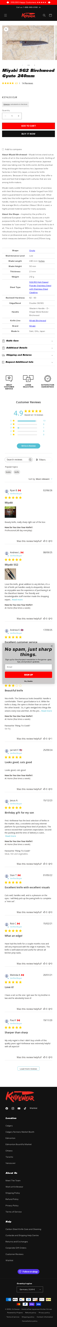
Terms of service (13, 1317)
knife (17, 472)
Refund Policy (12, 1199)
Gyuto (32, 250)
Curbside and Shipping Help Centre (22, 1235)
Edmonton (10, 1138)
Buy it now (28, 134)
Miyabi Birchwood (37, 320)
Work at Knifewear (14, 1187)
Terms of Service (14, 1212)
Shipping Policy (13, 1193)
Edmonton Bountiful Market (19, 1144)
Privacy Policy (12, 1205)
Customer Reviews (15, 1254)
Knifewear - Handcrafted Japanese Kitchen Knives (32, 1309)
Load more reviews (28, 1069)
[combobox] (40, 479)
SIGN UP (28, 674)
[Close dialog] (52, 646)
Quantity (6, 110)
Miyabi (32, 326)
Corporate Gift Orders (16, 1248)
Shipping (6, 104)
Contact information (45, 1317)
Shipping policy (28, 1317)
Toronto (9, 1157)
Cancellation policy (29, 1321)
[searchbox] (16, 459)
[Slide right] (35, 65)
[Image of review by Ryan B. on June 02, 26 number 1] (10, 512)
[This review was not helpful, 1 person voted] (49, 738)
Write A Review (28, 445)
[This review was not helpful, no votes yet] (49, 541)
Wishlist (9, 1260)
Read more (17, 599)
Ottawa (9, 1150)
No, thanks (28, 681)
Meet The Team (13, 1180)
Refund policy (30, 1313)
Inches (42, 261)
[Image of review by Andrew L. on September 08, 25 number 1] (10, 574)
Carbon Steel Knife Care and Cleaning (23, 1229)
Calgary (9, 1125)
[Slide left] (22, 65)
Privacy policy (44, 1313)
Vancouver (10, 1163)
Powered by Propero (15, 1313)
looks (8, 472)
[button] (5, 15)
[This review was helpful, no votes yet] (44, 541)
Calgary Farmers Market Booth (20, 1132)
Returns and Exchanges (17, 1241)
